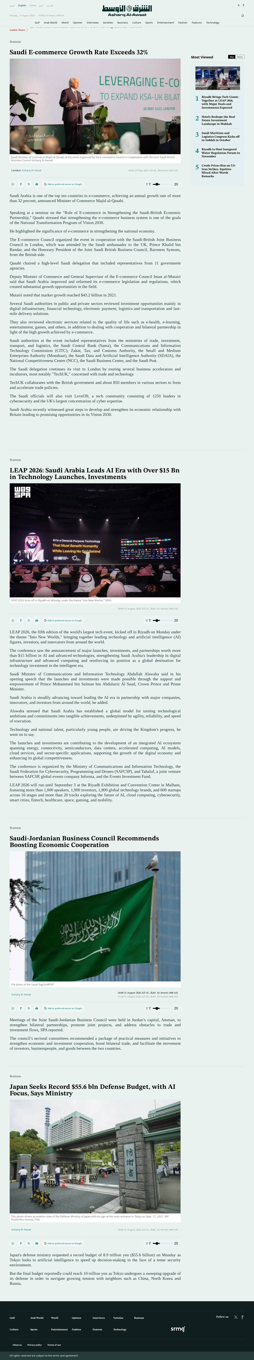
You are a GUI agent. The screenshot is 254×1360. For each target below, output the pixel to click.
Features (197, 22)
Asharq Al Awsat (31, 170)
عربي (12, 5)
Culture (136, 22)
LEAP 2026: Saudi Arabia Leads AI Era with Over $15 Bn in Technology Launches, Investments (95, 474)
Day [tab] (232, 56)
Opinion (77, 22)
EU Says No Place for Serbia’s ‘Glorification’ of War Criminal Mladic (69, 30)
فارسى (49, 5)
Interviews (93, 22)
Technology (212, 22)
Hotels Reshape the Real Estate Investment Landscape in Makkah (218, 120)
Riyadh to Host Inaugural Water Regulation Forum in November (221, 153)
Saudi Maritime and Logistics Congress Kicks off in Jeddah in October (221, 137)
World (65, 22)
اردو (41, 5)
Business (122, 22)
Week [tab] (240, 56)
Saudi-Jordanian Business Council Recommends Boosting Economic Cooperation (84, 842)
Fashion (182, 22)
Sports (149, 22)
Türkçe (32, 5)
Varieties (108, 22)
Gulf (37, 22)
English (22, 5)
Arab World (50, 22)
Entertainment (165, 22)
